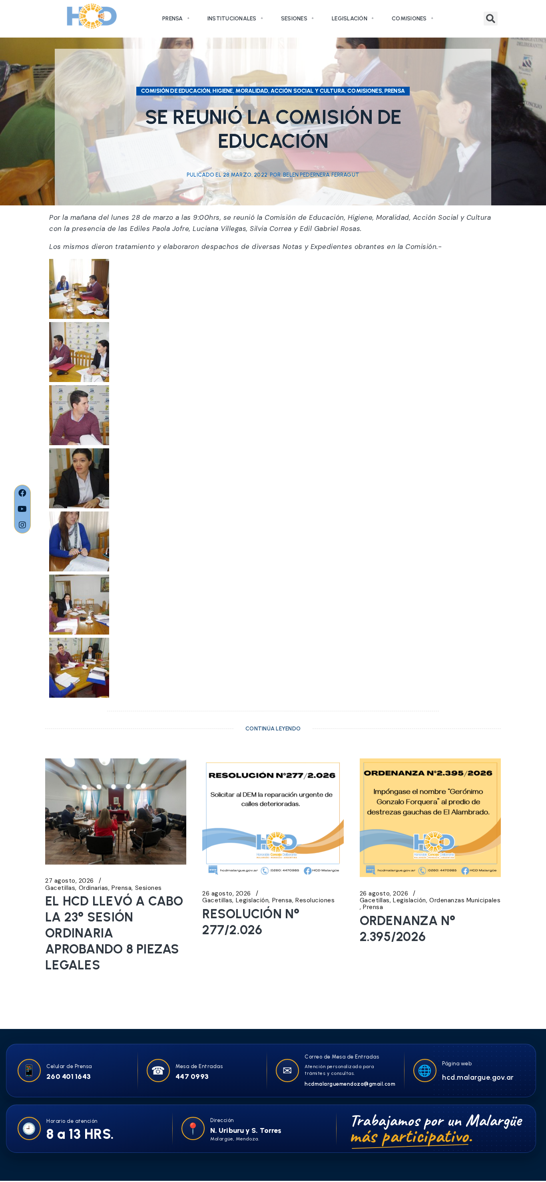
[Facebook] (22, 493)
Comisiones (409, 18)
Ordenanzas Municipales (464, 900)
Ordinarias (93, 888)
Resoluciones (315, 900)
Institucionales (232, 18)
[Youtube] (22, 509)
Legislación (349, 18)
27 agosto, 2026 (69, 881)
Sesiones (294, 18)
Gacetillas (60, 888)
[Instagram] (22, 525)
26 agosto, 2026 (226, 893)
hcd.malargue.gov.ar (478, 1077)
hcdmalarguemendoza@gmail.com (350, 1084)
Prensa (172, 18)
